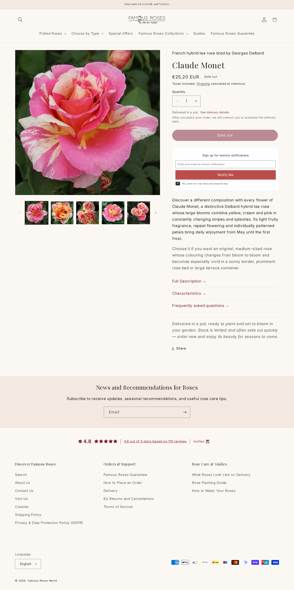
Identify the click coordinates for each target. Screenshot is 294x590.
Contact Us (24, 491)
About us (22, 483)
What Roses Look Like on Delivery (221, 475)
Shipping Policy (28, 515)
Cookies (22, 507)
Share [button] (181, 348)
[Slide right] (155, 212)
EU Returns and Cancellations (129, 499)
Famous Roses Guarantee (125, 475)
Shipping (203, 83)
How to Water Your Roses (214, 491)
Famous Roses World (42, 580)
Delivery (111, 491)
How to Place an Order (123, 483)
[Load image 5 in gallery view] (138, 212)
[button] (20, 19)
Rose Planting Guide (209, 483)
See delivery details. (215, 112)
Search (21, 475)
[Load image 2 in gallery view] (62, 212)
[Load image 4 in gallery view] (113, 212)
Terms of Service (118, 507)
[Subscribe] (184, 412)
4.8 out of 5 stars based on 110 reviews (155, 441)
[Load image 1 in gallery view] (36, 212)
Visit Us (21, 499)
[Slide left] (19, 212)
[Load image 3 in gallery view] (87, 212)
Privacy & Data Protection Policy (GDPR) (49, 523)
